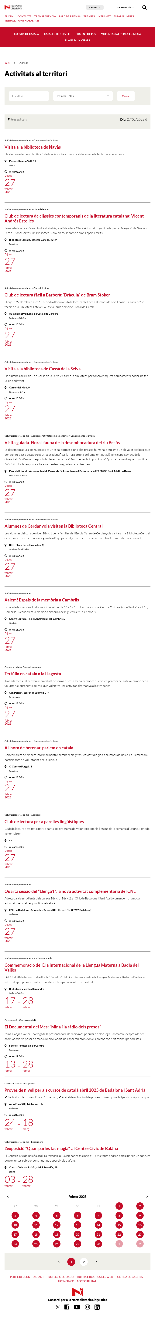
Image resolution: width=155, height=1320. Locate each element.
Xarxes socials (124, 7)
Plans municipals (77, 40)
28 (98, 1244)
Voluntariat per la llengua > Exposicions (24, 1141)
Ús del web (105, 1276)
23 (140, 1234)
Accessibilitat (86, 1281)
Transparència (45, 16)
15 (119, 1225)
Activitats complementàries (18, 593)
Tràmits (89, 16)
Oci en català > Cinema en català (20, 1020)
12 (56, 1225)
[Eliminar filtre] (146, 119)
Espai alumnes (124, 16)
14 (98, 1225)
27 (77, 1244)
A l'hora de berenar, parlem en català (39, 747)
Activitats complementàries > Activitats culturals (28, 958)
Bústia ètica (86, 1276)
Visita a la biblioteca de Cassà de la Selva (43, 368)
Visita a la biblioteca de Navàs (33, 147)
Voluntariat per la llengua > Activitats (22, 435)
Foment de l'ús (85, 34)
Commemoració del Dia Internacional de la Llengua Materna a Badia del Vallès (72, 968)
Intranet (104, 16)
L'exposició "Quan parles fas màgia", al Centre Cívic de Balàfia (61, 1148)
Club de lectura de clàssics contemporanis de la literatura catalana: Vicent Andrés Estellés (74, 218)
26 (56, 1244)
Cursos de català (26, 34)
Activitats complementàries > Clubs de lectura (27, 209)
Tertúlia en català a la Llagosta (33, 673)
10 (15, 1225)
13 (77, 1225)
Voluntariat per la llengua (121, 34)
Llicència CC (65, 1281)
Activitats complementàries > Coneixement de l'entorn (31, 140)
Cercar (126, 96)
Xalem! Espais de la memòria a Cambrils (42, 599)
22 (119, 1234)
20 (77, 1234)
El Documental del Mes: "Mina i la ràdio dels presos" (53, 1026)
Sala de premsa (70, 16)
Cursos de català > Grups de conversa (23, 667)
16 (140, 1225)
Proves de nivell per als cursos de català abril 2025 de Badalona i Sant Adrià (75, 1090)
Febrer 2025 (77, 1196)
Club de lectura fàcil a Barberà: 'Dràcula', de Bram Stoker (57, 294)
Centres (93, 7)
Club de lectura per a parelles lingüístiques (44, 821)
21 (98, 1234)
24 (15, 1244)
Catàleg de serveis (57, 34)
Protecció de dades (60, 1276)
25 (36, 1244)
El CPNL (10, 16)
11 (36, 1225)
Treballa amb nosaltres (22, 20)
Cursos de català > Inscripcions (20, 1083)
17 (15, 1234)
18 (36, 1234)
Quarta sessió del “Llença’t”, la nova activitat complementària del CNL (70, 891)
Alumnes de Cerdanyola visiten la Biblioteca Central (54, 526)
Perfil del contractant (27, 1276)
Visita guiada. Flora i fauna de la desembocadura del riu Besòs (62, 442)
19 (56, 1234)
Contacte (24, 16)
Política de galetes (129, 1276)
